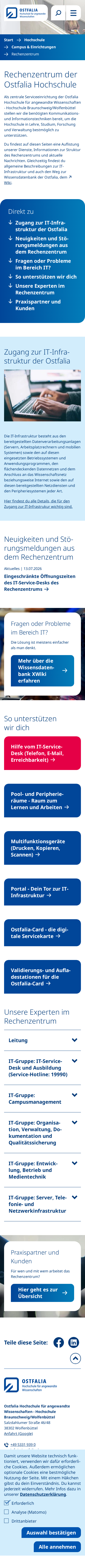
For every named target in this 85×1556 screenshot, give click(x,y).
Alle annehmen (57, 1546)
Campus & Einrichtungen (34, 47)
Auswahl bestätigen (51, 1532)
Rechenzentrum (25, 54)
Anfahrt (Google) (18, 1433)
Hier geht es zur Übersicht (38, 1292)
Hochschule (34, 40)
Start (8, 40)
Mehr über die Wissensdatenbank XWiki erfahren (36, 670)
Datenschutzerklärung (43, 1494)
